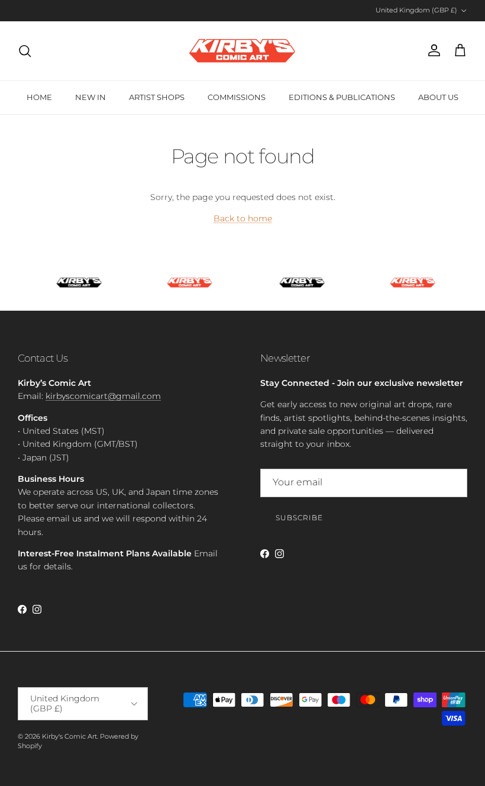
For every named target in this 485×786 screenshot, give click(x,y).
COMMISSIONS (237, 97)
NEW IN (90, 97)
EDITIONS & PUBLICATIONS (342, 97)
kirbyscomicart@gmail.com (103, 396)
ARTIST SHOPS (157, 97)
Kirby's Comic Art (69, 736)
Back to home (243, 218)
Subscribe (299, 517)
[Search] (25, 51)
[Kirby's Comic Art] (242, 51)
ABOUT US (438, 97)
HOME (39, 97)
